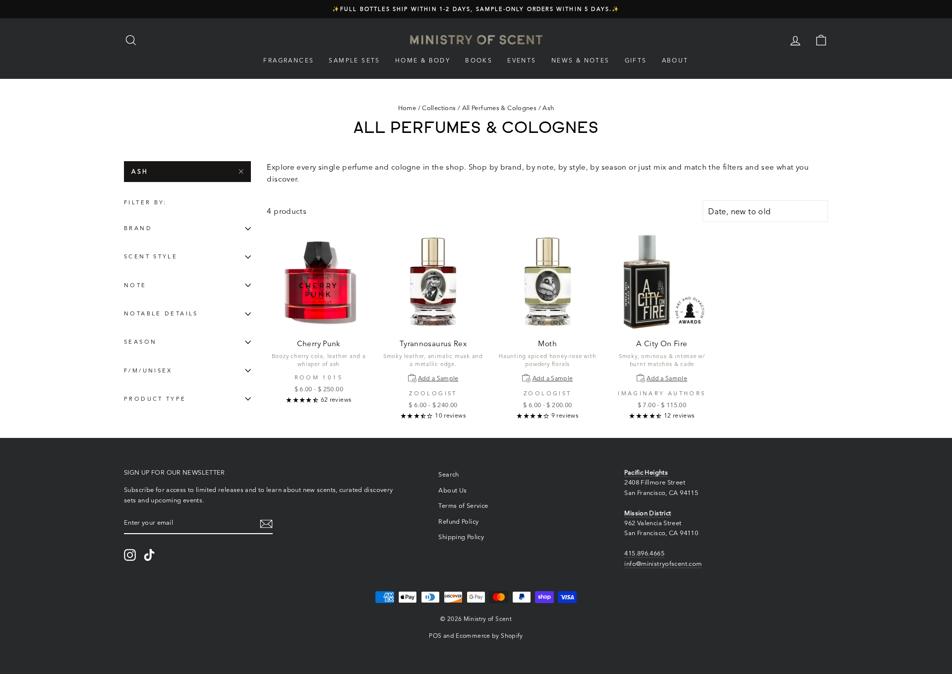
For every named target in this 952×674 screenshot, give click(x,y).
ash (140, 171)
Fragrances (288, 60)
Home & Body (422, 60)
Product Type (155, 398)
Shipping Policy (461, 537)
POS (435, 635)
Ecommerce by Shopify (489, 635)
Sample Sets (354, 60)
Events (521, 60)
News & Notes (580, 60)
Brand (138, 228)
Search (448, 474)
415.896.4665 (644, 553)
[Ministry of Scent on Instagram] (130, 555)
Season (140, 342)
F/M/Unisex (148, 370)
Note (135, 285)
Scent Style (151, 256)
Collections (439, 108)
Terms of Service (463, 505)
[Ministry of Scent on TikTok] (149, 555)
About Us (452, 490)
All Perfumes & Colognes (499, 108)
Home (407, 108)
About (675, 60)
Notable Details (161, 313)
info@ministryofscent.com (663, 563)
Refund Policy (458, 521)
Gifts (636, 60)
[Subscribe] (266, 523)
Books (478, 60)
